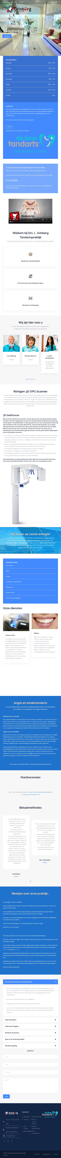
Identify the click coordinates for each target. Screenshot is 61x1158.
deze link (5, 949)
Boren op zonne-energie (34, 1121)
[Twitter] (52, 2)
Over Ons (6, 2)
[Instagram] (56, 2)
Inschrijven (7, 36)
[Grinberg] (18, 7)
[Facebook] (54, 2)
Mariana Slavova (30, 356)
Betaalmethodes (35, 1117)
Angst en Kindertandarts (35, 1127)
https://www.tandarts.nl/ (31, 794)
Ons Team (14, 2)
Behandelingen (27, 1131)
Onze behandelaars (35, 1132)
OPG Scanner (26, 1127)
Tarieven (26, 1119)
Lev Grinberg (11, 356)
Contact (21, 2)
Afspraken (26, 1117)
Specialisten (46, 1154)
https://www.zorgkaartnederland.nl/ (40, 792)
